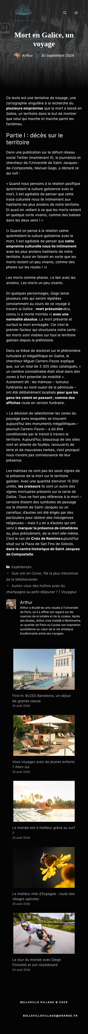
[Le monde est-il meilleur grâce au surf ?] (44, 819)
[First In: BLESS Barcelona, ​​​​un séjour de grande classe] (44, 687)
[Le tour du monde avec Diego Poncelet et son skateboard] (44, 951)
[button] (65, 13)
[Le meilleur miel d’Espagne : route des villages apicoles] (44, 885)
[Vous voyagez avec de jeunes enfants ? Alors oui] (44, 753)
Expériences (22, 567)
